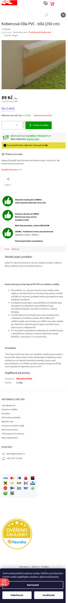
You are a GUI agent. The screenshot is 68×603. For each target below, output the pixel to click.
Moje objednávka (10, 437)
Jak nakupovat (8, 405)
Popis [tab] (7, 249)
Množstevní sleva (10, 429)
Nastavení (33, 585)
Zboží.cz (35, 566)
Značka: (11, 35)
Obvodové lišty (24, 378)
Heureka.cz (24, 566)
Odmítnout (17, 595)
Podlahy (45, 566)
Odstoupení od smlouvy (13, 433)
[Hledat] (46, 15)
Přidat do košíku (40, 125)
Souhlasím (49, 595)
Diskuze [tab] (15, 249)
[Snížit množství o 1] (23, 126)
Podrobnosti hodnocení (40, 32)
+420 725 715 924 (14, 458)
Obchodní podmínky (11, 417)
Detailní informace (10, 169)
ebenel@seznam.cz (15, 453)
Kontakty (6, 413)
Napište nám (7, 421)
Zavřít (18, 178)
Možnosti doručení (43, 115)
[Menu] (63, 15)
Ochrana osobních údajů (13, 425)
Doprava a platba (10, 409)
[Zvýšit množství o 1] (23, 123)
